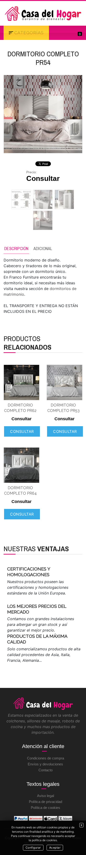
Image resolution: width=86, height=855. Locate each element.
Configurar (33, 847)
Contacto (45, 770)
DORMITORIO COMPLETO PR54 (43, 58)
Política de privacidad (45, 802)
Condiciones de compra (45, 758)
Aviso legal (45, 796)
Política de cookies (45, 808)
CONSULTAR (22, 431)
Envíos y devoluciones (45, 764)
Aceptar (55, 847)
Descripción (16, 248)
